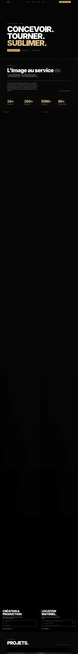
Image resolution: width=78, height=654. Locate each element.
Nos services (25, 50)
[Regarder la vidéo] (39, 31)
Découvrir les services (7, 628)
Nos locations (36, 50)
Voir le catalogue (45, 628)
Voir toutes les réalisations (63, 644)
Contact (43, 1)
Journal (38, 1)
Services (28, 1)
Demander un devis (13, 50)
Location (33, 1)
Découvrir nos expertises (64, 90)
